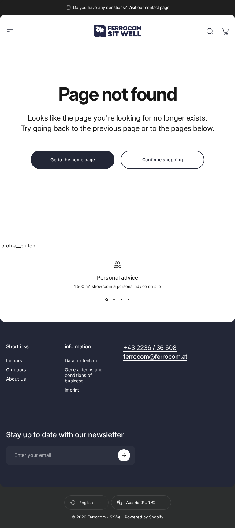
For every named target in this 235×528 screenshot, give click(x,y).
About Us (16, 378)
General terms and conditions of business (84, 375)
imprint (72, 389)
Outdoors (16, 369)
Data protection (81, 360)
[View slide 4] (128, 300)
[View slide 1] (106, 300)
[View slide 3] (121, 300)
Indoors (14, 360)
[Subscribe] (124, 455)
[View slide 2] (114, 300)
